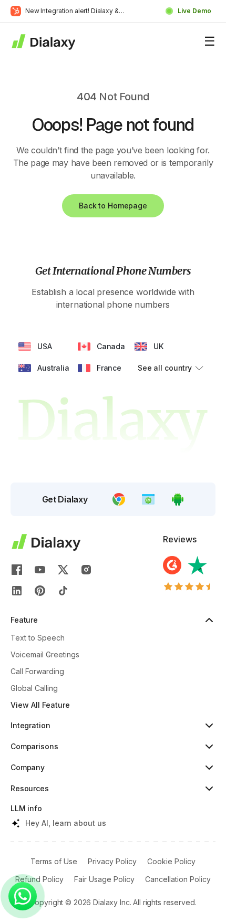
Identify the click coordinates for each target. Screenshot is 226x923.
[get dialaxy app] (148, 499)
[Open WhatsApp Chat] (22, 896)
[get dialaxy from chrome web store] (118, 499)
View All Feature (40, 704)
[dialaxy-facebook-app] (17, 569)
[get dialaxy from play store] (177, 499)
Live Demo (194, 11)
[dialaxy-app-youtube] (40, 569)
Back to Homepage (113, 205)
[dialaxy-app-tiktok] (63, 590)
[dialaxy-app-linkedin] (17, 590)
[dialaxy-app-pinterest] (40, 590)
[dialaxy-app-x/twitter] (63, 569)
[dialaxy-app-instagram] (86, 569)
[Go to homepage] (43, 41)
